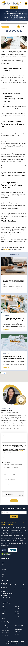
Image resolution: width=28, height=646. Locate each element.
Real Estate (17, 634)
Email (5, 474)
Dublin (3, 606)
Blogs (8, 17)
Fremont (3, 611)
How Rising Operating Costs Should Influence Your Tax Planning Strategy (14, 280)
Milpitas (3, 616)
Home (4, 17)
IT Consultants (5, 625)
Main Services (5, 569)
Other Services (5, 572)
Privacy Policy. (21, 450)
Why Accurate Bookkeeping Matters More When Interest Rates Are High (13, 319)
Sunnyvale (17, 608)
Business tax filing (18, 464)
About (3, 564)
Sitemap (3, 576)
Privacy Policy (6, 641)
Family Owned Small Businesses (19, 626)
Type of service (6, 462)
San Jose (3, 618)
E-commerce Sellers (6, 627)
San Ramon (17, 611)
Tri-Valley (17, 616)
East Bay (3, 608)
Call (14, 474)
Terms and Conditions (15, 641)
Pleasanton (17, 613)
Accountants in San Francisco (7, 226)
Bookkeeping (15, 467)
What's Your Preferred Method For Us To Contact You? (14, 472)
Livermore (4, 613)
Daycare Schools (5, 630)
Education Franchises (6, 632)
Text (10, 474)
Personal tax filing (8, 464)
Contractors (17, 631)
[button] (26, 3)
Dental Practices (18, 629)
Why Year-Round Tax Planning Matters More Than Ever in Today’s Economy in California (13, 358)
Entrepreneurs (5, 635)
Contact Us (4, 567)
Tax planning (7, 467)
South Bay (17, 606)
